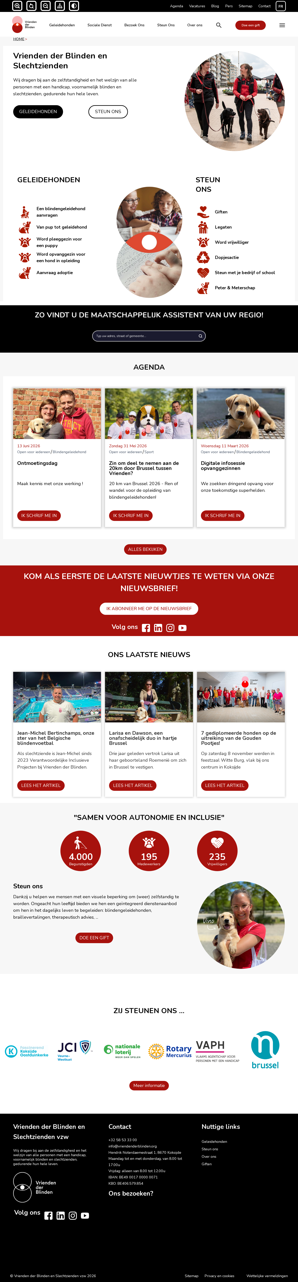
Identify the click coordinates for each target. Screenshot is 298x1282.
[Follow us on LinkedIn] (158, 628)
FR (281, 6)
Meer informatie (149, 1086)
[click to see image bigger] (149, 231)
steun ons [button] (108, 111)
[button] (17, 6)
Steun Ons (166, 25)
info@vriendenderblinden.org (132, 1146)
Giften (207, 1164)
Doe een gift (251, 25)
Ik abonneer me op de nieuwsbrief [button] (149, 608)
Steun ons (210, 1149)
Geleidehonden (62, 25)
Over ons (195, 25)
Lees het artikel (41, 786)
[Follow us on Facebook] (146, 628)
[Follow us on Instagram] (170, 628)
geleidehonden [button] (38, 111)
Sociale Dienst (100, 25)
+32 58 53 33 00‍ (122, 1140)
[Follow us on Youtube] (182, 628)
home (18, 39)
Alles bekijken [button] (145, 549)
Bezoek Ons (134, 25)
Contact (119, 1126)
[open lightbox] (234, 101)
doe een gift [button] (94, 938)
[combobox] (149, 336)
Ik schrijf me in (39, 516)
